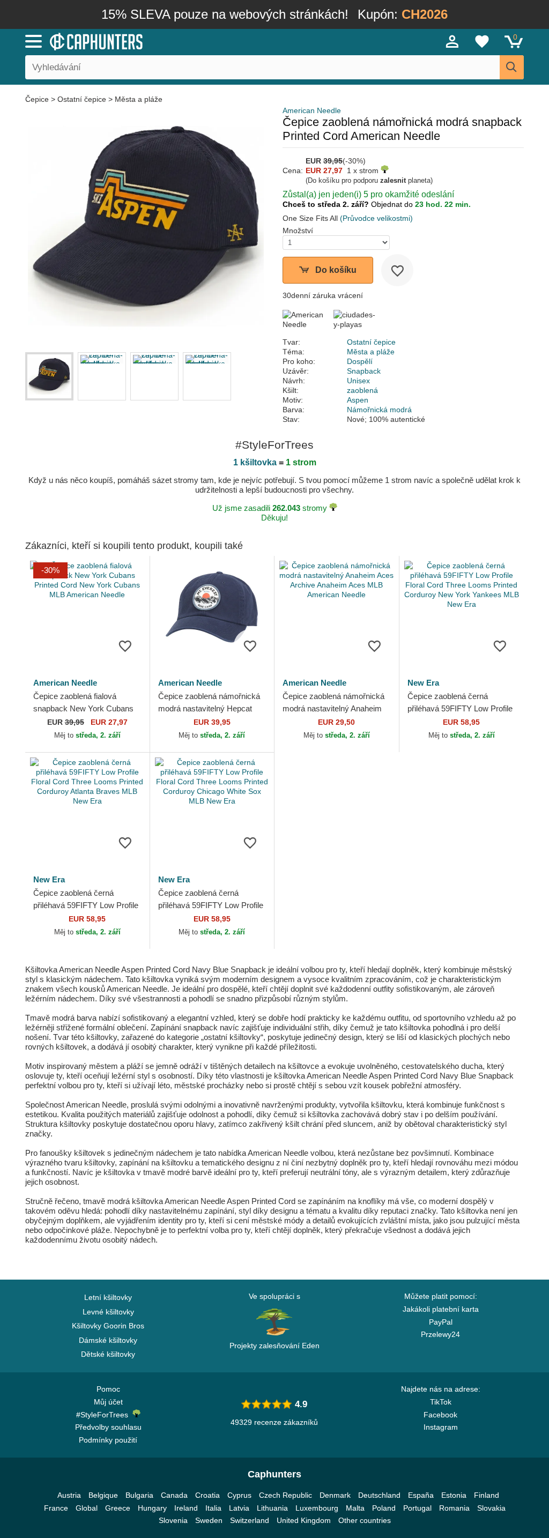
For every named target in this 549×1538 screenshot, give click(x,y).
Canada (174, 1495)
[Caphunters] (167, 41)
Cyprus (239, 1495)
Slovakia (491, 1508)
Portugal (417, 1508)
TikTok (440, 1402)
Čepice (38, 99)
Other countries (364, 1520)
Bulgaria (139, 1495)
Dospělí (360, 361)
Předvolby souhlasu (108, 1427)
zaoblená (362, 390)
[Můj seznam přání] (482, 41)
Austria (69, 1495)
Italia (213, 1508)
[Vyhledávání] (512, 67)
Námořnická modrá (379, 409)
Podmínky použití (108, 1440)
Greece (117, 1508)
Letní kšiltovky (108, 1297)
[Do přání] (397, 270)
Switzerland (249, 1520)
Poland (384, 1508)
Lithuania (272, 1508)
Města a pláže (138, 99)
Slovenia (173, 1520)
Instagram (441, 1427)
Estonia (453, 1495)
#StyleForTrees (104, 1414)
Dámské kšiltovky (108, 1340)
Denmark (335, 1495)
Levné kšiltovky (108, 1311)
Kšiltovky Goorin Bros (108, 1325)
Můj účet (108, 1402)
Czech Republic (285, 1495)
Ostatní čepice (81, 99)
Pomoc (108, 1389)
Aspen (357, 400)
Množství (298, 230)
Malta (355, 1508)
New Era (423, 682)
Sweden (208, 1520)
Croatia (207, 1495)
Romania (454, 1508)
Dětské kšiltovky (108, 1354)
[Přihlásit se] (452, 41)
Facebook (440, 1414)
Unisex (358, 380)
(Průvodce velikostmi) (376, 218)
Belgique (103, 1495)
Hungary (152, 1508)
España (421, 1495)
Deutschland (379, 1495)
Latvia (239, 1508)
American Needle (312, 110)
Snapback (364, 371)
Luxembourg (316, 1508)
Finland (486, 1495)
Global (87, 1508)
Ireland (186, 1508)
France (56, 1508)
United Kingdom (304, 1520)
